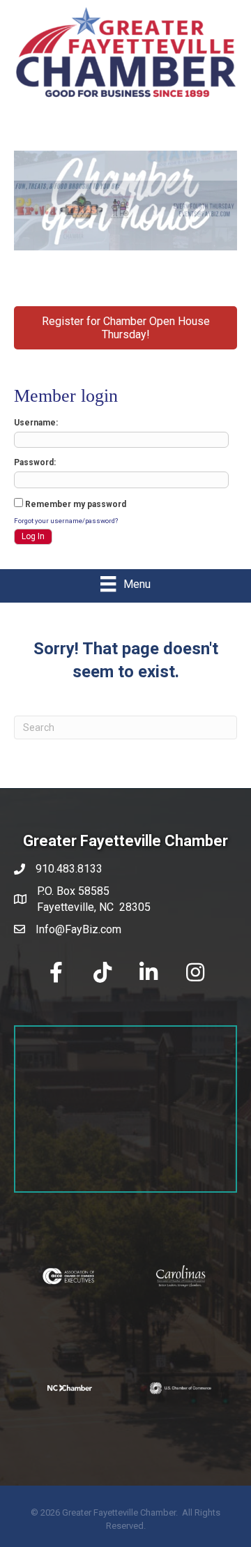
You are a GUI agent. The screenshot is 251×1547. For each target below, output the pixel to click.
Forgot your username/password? (66, 521)
